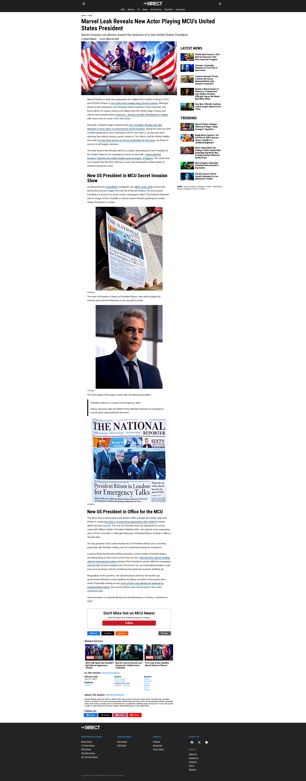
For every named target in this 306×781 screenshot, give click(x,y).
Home (83, 15)
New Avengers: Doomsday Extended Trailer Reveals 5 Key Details (207, 165)
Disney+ (88, 685)
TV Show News (88, 746)
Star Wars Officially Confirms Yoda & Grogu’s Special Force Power (208, 106)
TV (138, 9)
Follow (92, 715)
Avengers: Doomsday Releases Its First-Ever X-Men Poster (206, 68)
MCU (123, 9)
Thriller (147, 690)
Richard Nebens (90, 39)
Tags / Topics (158, 749)
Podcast (156, 742)
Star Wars (168, 9)
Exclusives (157, 746)
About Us (193, 754)
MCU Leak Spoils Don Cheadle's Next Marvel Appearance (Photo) (100, 665)
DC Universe (156, 9)
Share (95, 633)
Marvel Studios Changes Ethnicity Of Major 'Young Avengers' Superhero (206, 126)
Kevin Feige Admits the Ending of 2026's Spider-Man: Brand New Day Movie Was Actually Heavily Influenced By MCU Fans (208, 153)
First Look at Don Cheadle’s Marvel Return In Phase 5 (157, 664)
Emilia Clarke (120, 681)
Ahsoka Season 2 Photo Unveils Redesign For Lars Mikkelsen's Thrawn (206, 176)
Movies (131, 9)
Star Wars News (88, 753)
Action (146, 679)
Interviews (180, 9)
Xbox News (122, 742)
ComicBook (112, 187)
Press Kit (193, 762)
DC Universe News (89, 757)
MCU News (86, 749)
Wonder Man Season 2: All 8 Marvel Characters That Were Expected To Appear (207, 57)
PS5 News (121, 746)
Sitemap (192, 770)
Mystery (147, 686)
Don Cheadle (120, 679)
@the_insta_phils (144, 187)
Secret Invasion (111, 673)
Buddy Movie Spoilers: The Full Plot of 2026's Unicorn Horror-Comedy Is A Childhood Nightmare (207, 139)
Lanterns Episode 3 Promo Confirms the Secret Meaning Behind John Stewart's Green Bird (206, 80)
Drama (147, 683)
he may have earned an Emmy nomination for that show (126, 140)
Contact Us (193, 758)
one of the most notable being (134, 103)
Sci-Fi (146, 688)
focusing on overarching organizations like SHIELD (130, 522)
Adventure (148, 681)
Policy (191, 766)
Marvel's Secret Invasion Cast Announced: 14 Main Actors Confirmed (128, 665)
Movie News (86, 742)
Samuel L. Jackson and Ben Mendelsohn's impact (142, 114)
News (145, 9)
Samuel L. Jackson (122, 686)
